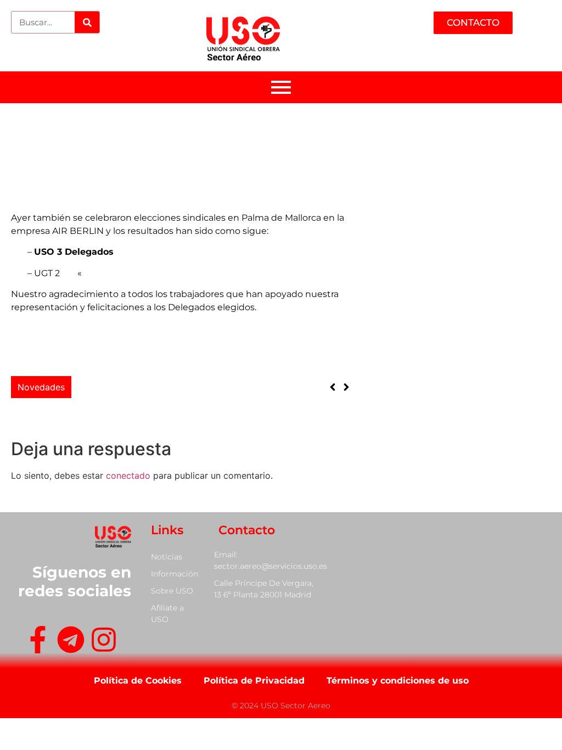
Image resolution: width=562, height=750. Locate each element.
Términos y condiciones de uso (398, 680)
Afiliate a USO (167, 613)
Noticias (166, 557)
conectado (128, 475)
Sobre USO (172, 591)
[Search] (87, 22)
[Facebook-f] (38, 641)
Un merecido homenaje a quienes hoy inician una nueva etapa (206, 378)
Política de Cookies (138, 680)
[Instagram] (103, 641)
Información (174, 574)
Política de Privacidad (254, 680)
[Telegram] (71, 641)
